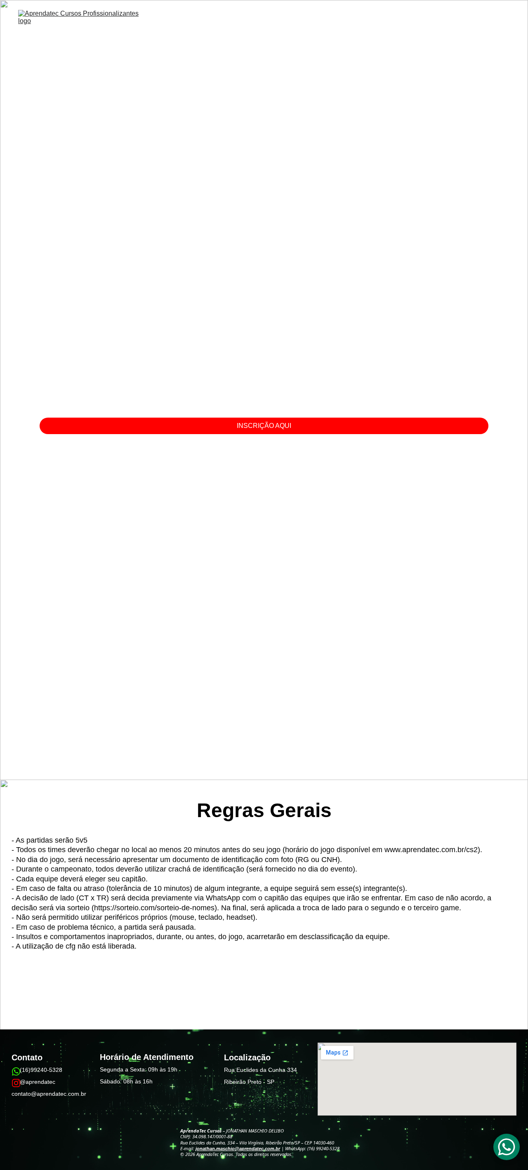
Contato (370, 30)
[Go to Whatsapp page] (16, 1071)
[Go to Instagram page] (16, 1083)
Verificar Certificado (483, 30)
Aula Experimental (419, 30)
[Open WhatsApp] (506, 1147)
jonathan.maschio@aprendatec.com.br (238, 1148)
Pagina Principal (324, 30)
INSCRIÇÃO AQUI (264, 425)
